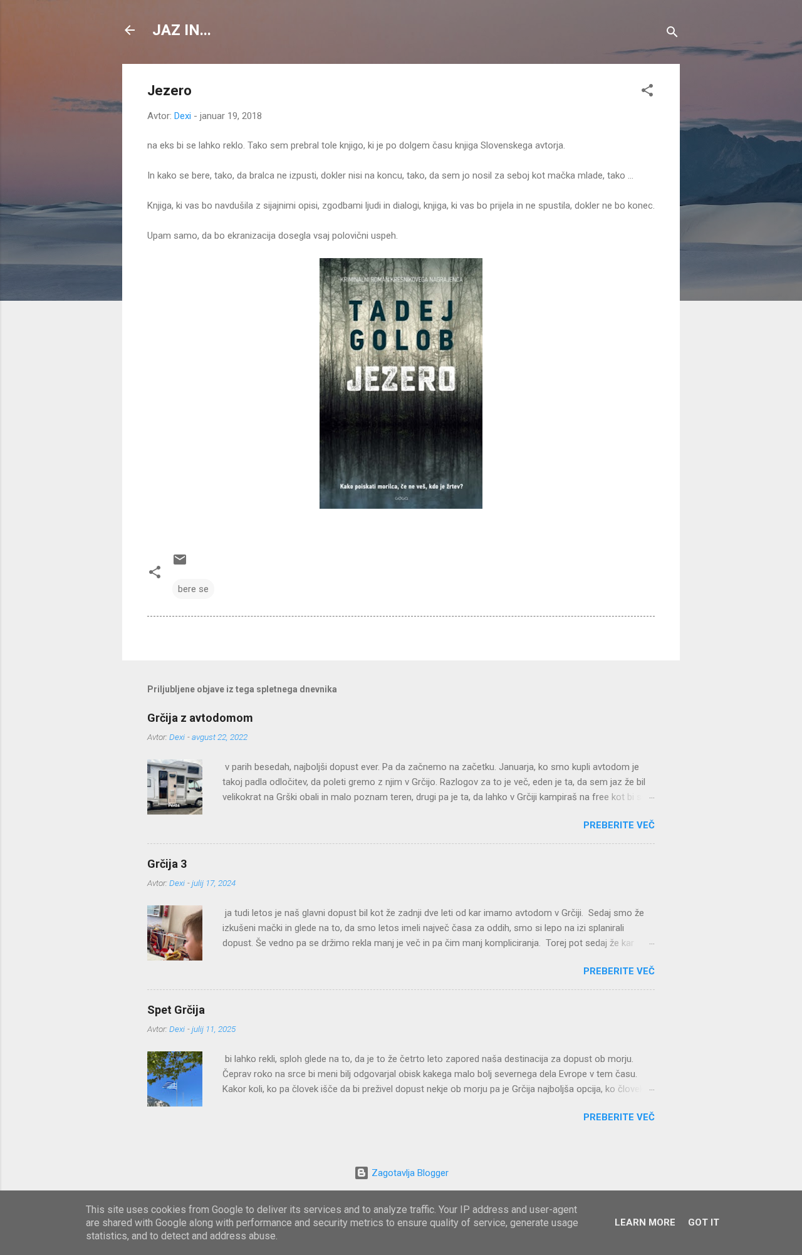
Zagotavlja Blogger (409, 1173)
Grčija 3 (167, 863)
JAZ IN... (181, 30)
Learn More (645, 1222)
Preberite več (619, 825)
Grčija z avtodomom (200, 717)
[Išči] (672, 34)
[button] (647, 92)
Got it (703, 1222)
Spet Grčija (176, 1009)
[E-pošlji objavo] (179, 564)
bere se (193, 589)
